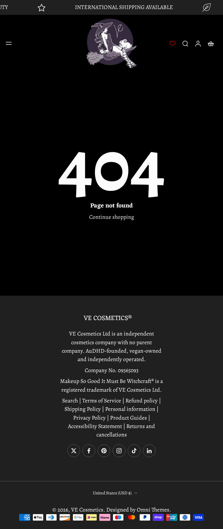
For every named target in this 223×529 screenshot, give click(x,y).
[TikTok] (134, 450)
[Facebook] (88, 450)
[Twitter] (73, 450)
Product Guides (128, 418)
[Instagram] (119, 450)
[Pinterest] (104, 450)
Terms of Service (101, 400)
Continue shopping (111, 217)
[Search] (185, 43)
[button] (8, 43)
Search (70, 400)
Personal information (130, 409)
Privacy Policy (89, 418)
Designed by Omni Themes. (138, 510)
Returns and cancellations (125, 430)
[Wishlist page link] (172, 43)
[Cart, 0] (210, 43)
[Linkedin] (149, 450)
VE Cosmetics (87, 510)
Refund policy (141, 400)
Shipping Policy (82, 409)
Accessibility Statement (95, 426)
